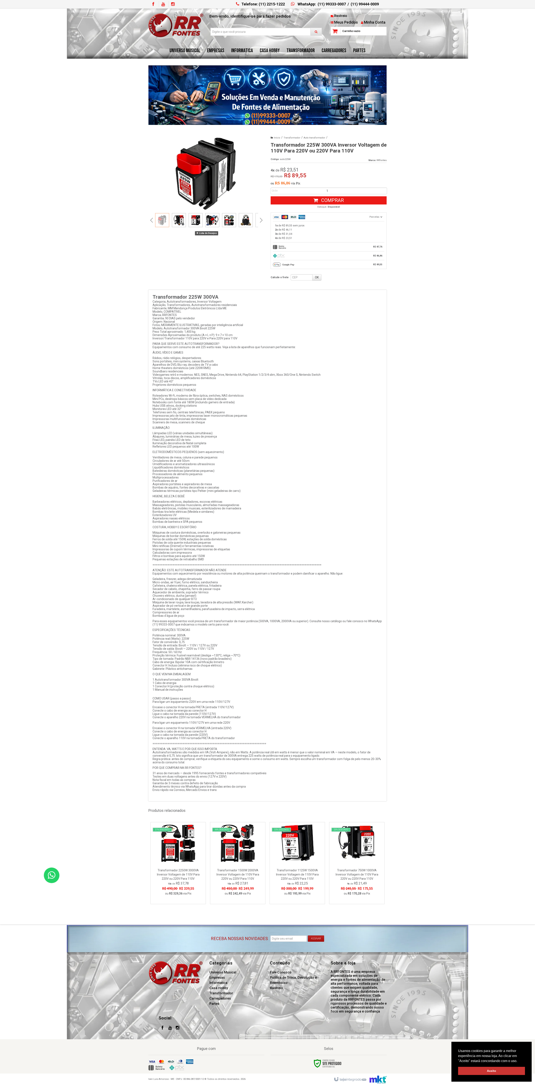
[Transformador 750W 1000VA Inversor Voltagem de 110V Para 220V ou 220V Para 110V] (356, 863)
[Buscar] (316, 32)
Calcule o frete (280, 277)
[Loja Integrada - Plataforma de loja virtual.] (350, 1080)
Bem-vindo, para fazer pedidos (250, 16)
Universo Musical (222, 972)
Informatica (218, 983)
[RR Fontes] (175, 25)
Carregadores (220, 998)
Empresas (217, 978)
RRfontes (382, 160)
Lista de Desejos (208, 233)
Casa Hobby (218, 988)
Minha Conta (374, 22)
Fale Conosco (281, 972)
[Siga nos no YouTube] (170, 1028)
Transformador (292, 137)
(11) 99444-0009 (365, 4)
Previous (151, 220)
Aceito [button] (491, 1070)
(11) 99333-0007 (332, 4)
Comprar (332, 200)
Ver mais (180, 882)
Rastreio (340, 16)
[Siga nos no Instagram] (173, 4)
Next (261, 218)
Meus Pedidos (346, 22)
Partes (214, 1004)
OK (317, 277)
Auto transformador (314, 137)
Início (277, 137)
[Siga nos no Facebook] (153, 4)
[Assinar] (316, 938)
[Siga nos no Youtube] (163, 4)
